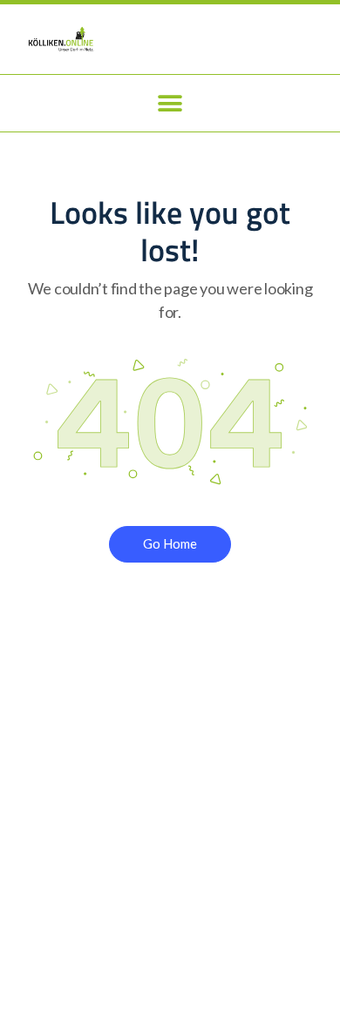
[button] (170, 103)
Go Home (170, 543)
